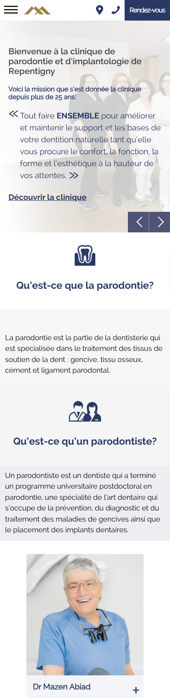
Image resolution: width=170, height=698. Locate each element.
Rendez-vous (147, 10)
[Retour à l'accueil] (37, 4)
